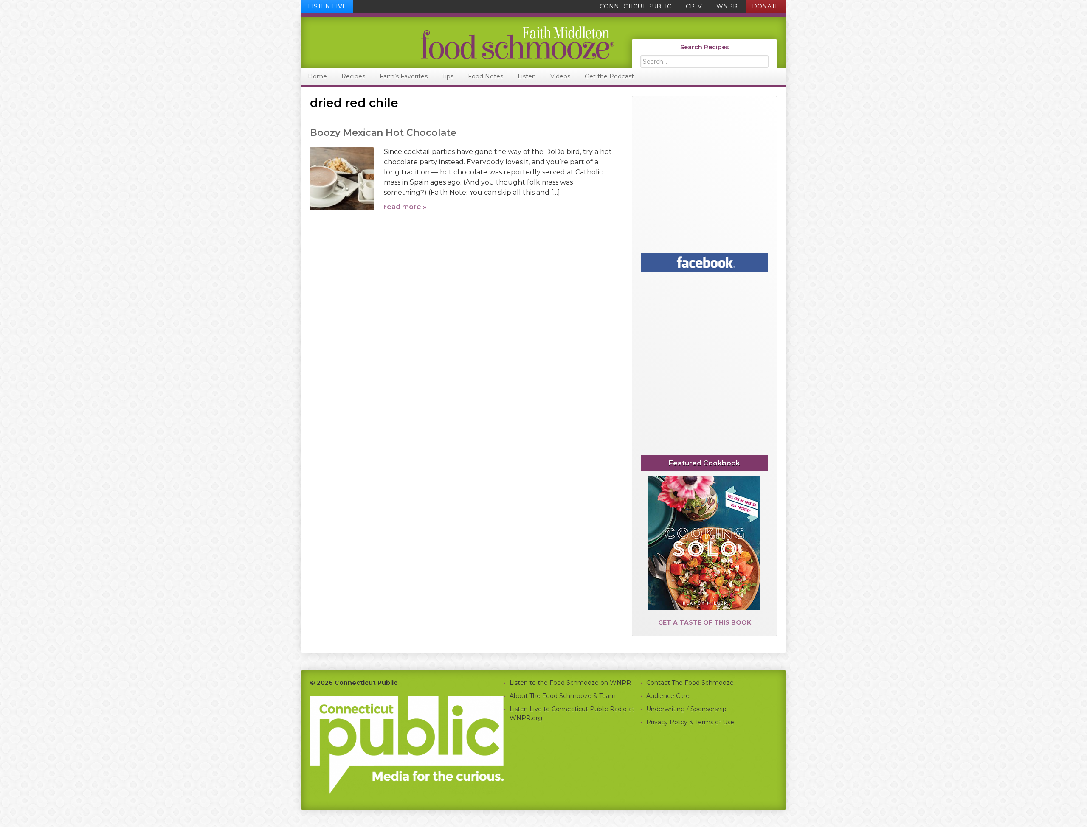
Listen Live (327, 6)
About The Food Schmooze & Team (563, 696)
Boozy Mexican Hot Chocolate (383, 132)
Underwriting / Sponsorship (686, 709)
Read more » (405, 207)
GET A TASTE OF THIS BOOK (704, 622)
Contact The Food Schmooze (690, 683)
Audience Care (668, 696)
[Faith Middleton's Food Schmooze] (458, 42)
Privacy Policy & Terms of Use (690, 722)
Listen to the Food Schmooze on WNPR (570, 683)
